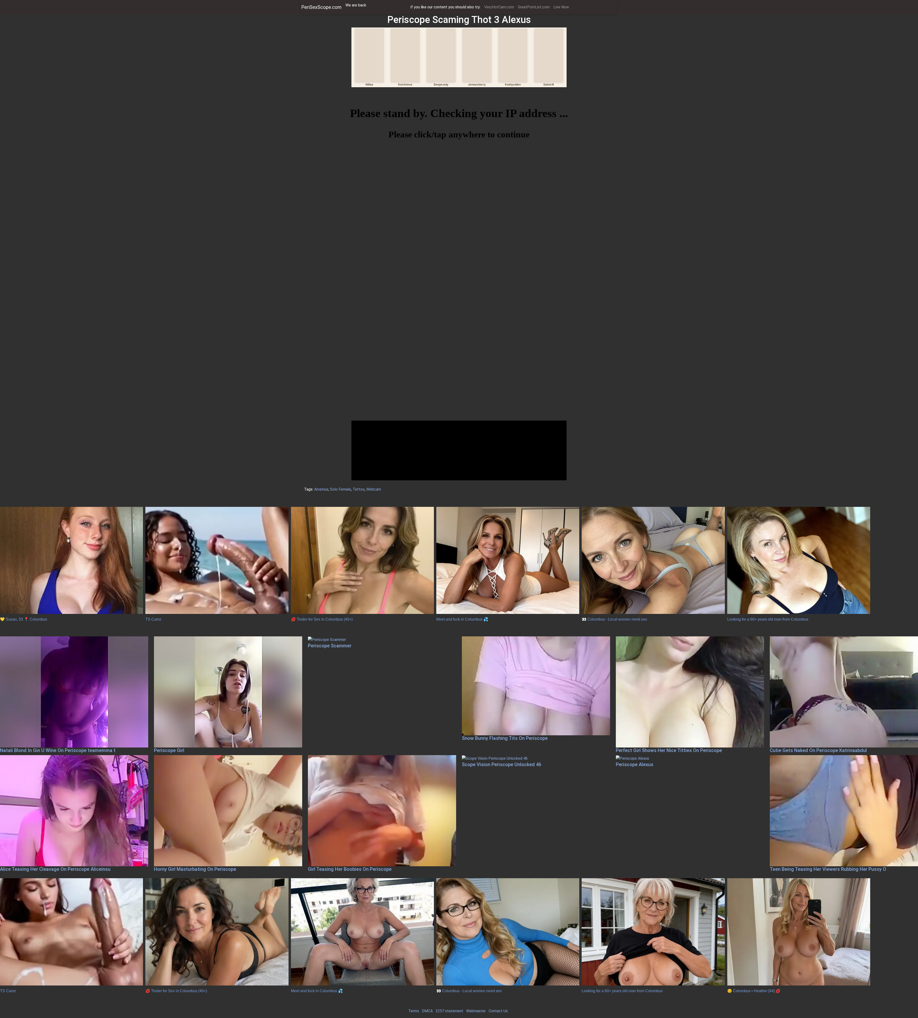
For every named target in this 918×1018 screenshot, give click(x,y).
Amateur (321, 489)
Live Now (561, 7)
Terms (413, 1011)
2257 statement (449, 1011)
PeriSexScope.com (321, 7)
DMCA (427, 1011)
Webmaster (476, 1011)
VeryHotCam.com (499, 7)
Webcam (373, 489)
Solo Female (340, 489)
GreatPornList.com (534, 7)
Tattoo (359, 489)
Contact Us (498, 1011)
